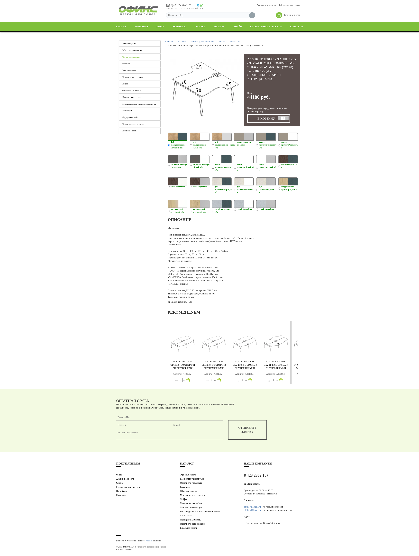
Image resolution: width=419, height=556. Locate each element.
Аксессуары (127, 110)
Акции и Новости (125, 479)
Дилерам (219, 26)
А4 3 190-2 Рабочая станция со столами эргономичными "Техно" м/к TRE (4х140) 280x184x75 (214, 368)
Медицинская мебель (130, 117)
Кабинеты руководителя (132, 50)
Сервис (119, 483)
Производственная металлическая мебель (139, 104)
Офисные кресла (129, 43)
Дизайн (237, 26)
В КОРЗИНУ (266, 118)
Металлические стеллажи (132, 77)
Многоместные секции (131, 97)
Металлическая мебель (131, 90)
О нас (119, 475)
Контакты (296, 26)
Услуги (200, 26)
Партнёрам (121, 491)
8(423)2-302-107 (181, 5)
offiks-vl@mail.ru (252, 507)
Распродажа (180, 26)
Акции (160, 26)
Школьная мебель (129, 131)
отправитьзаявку (247, 430)
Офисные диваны (129, 70)
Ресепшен (126, 64)
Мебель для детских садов (133, 124)
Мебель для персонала (131, 57)
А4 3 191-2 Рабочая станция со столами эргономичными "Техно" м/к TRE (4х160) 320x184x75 (182, 368)
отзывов (149, 541)
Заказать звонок (268, 5)
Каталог (121, 26)
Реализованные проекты (266, 26)
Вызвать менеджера (290, 5)
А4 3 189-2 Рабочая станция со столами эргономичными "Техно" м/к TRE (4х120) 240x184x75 (245, 368)
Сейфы (125, 84)
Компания (141, 26)
